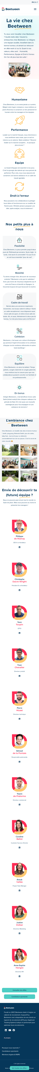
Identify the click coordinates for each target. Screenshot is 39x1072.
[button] (35, 9)
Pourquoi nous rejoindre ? (11, 1048)
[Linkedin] (6, 1030)
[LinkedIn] (19, 547)
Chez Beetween (7, 1044)
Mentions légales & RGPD (11, 1054)
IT (37, 2)
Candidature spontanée (10, 1051)
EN (35, 2)
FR (33, 2)
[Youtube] (10, 1030)
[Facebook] (14, 1030)
